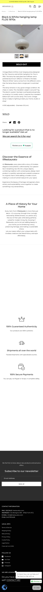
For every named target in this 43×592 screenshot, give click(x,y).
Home (4, 11)
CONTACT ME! (13, 580)
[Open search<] (30, 6)
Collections (11, 11)
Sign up (21, 484)
